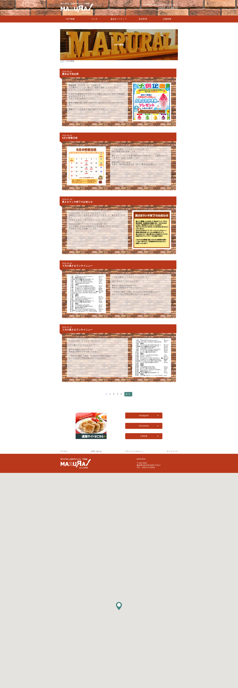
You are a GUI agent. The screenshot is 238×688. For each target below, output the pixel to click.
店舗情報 (167, 19)
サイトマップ (172, 451)
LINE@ (143, 436)
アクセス (64, 451)
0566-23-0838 (168, 8)
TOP (62, 61)
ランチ (94, 19)
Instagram (144, 415)
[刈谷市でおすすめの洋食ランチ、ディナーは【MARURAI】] (77, 14)
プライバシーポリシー (134, 451)
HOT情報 (70, 19)
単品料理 (143, 19)
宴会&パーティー (119, 19)
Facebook (144, 426)
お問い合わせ (96, 451)
